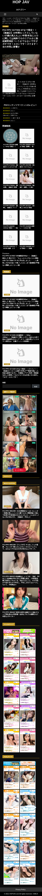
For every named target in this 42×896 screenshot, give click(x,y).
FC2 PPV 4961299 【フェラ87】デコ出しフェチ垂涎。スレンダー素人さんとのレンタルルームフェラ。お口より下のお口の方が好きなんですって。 (21, 531)
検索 (4, 382)
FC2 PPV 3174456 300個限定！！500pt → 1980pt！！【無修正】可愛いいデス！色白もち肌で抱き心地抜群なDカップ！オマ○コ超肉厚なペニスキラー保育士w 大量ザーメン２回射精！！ (21, 321)
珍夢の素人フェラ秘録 (9, 540)
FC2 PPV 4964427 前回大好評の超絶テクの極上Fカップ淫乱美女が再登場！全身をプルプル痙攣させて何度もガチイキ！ (21, 599)
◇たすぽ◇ (5, 26)
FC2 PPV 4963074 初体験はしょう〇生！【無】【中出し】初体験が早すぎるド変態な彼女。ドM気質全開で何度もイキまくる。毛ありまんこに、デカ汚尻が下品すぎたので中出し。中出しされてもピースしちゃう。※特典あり (21, 563)
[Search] (37, 14)
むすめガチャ (7, 506)
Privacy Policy (20, 889)
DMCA (35, 894)
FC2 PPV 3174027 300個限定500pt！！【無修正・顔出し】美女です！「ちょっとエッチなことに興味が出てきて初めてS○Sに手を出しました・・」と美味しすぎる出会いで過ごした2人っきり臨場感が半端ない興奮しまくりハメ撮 (20, 259)
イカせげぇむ (7, 607)
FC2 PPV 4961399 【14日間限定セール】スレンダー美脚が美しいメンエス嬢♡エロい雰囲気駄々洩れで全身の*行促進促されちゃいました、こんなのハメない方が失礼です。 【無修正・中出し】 (21, 497)
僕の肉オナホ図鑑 (8, 571)
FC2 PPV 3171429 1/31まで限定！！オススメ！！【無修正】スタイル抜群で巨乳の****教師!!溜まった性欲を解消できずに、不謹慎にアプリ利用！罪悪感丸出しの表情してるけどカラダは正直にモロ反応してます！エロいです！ (21, 355)
